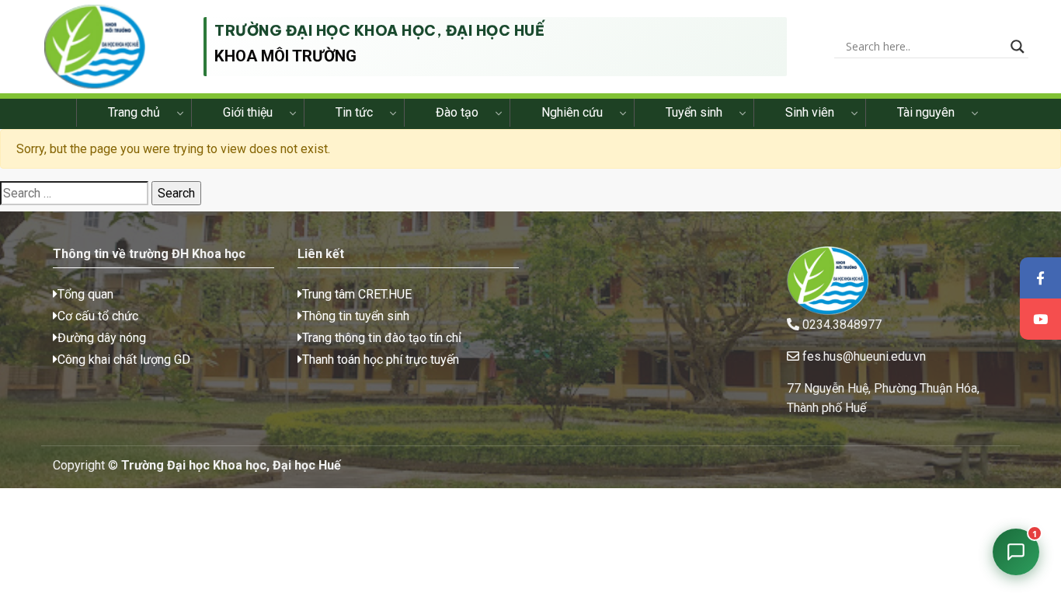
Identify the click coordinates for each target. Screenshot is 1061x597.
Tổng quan (85, 294)
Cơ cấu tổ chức (97, 316)
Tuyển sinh (694, 112)
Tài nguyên (926, 112)
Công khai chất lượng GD (123, 359)
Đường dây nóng (101, 337)
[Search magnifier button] (1017, 47)
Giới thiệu (248, 112)
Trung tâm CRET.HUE (357, 294)
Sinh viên (809, 112)
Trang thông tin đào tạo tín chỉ (381, 337)
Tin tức (354, 112)
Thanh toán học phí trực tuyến (380, 359)
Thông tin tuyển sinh (355, 316)
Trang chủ (134, 112)
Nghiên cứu (572, 112)
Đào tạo (457, 112)
